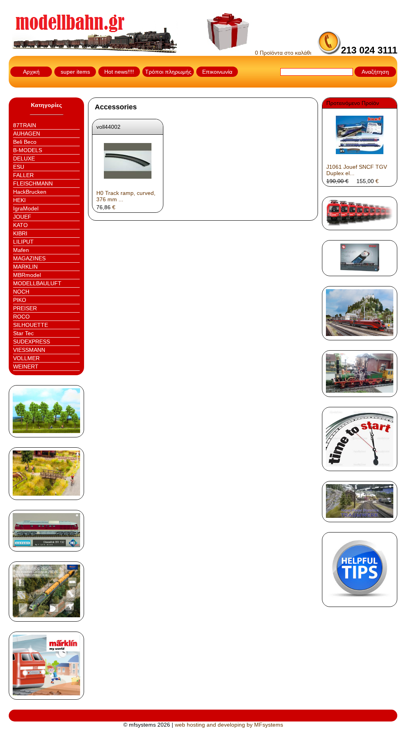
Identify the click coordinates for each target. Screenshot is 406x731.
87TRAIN (24, 125)
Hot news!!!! (119, 72)
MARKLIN (25, 266)
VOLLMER (26, 358)
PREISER (25, 308)
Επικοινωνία (217, 72)
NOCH (21, 291)
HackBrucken (29, 192)
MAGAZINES (29, 258)
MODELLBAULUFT (37, 283)
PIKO (19, 300)
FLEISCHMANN (33, 183)
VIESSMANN (29, 350)
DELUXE (24, 158)
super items (75, 72)
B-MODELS (27, 150)
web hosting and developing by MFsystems (229, 724)
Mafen (21, 250)
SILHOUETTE (30, 325)
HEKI (19, 200)
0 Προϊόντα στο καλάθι (282, 53)
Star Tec (23, 333)
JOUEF (22, 217)
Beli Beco (24, 142)
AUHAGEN (26, 133)
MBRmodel (27, 275)
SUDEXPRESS (31, 341)
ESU (18, 167)
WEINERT (25, 366)
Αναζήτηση (375, 72)
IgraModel (25, 208)
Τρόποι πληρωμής (168, 72)
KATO (20, 225)
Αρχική (31, 72)
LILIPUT (23, 242)
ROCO (21, 316)
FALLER (23, 175)
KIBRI (20, 233)
